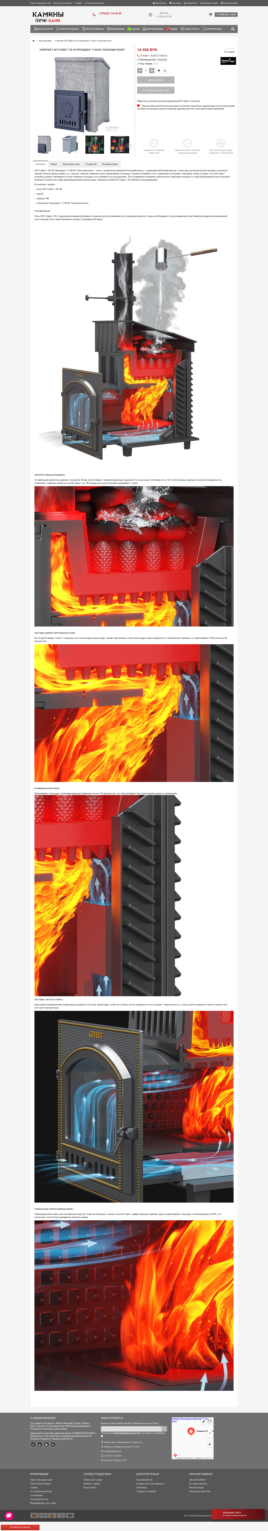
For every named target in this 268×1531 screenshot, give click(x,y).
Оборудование (154, 29)
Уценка (135, 29)
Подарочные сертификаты (150, 1483)
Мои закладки (196, 1487)
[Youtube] (40, 1444)
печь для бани (150, 101)
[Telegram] (46, 1444)
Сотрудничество (39, 1499)
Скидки (78, 3)
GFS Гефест (184, 101)
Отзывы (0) (91, 164)
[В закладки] (159, 70)
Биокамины (117, 29)
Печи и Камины (95, 29)
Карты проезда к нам (40, 3)
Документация (110, 164)
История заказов (198, 1483)
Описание (40, 164)
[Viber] (53, 1444)
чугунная (162, 101)
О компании (36, 1495)
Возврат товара (91, 1483)
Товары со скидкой (146, 1491)
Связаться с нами (92, 1480)
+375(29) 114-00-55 (110, 13)
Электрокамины (69, 29)
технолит (195, 101)
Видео (54, 164)
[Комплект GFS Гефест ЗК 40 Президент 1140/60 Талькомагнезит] (82, 95)
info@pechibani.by (112, 1451)
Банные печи (45, 29)
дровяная (173, 101)
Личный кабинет (197, 1480)
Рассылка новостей (199, 1491)
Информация (214, 29)
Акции (173, 29)
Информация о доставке (43, 1503)
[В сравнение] (165, 70)
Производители (144, 1480)
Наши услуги (191, 29)
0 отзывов (229, 52)
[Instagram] (33, 1444)
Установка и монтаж (94, 3)
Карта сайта (89, 1487)
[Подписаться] (164, 1429)
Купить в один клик (157, 90)
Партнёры (141, 1487)
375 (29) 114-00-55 (112, 1456)
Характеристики (71, 164)
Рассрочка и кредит (62, 3)
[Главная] (33, 41)
